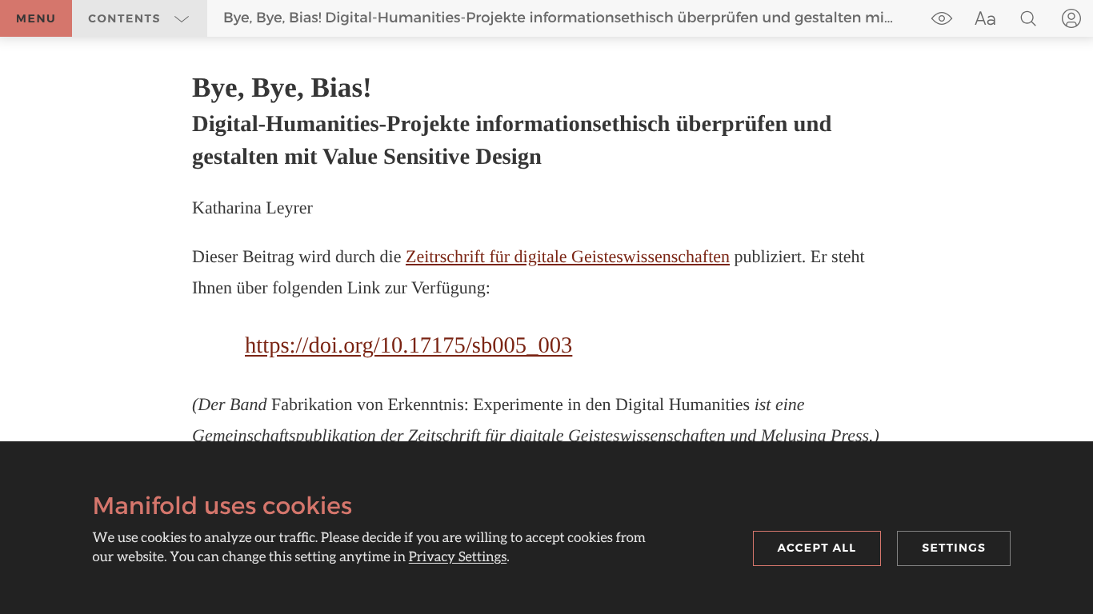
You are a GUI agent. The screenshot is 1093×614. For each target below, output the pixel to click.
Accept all (817, 547)
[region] (546, 259)
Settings (954, 547)
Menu (36, 18)
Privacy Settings (458, 556)
